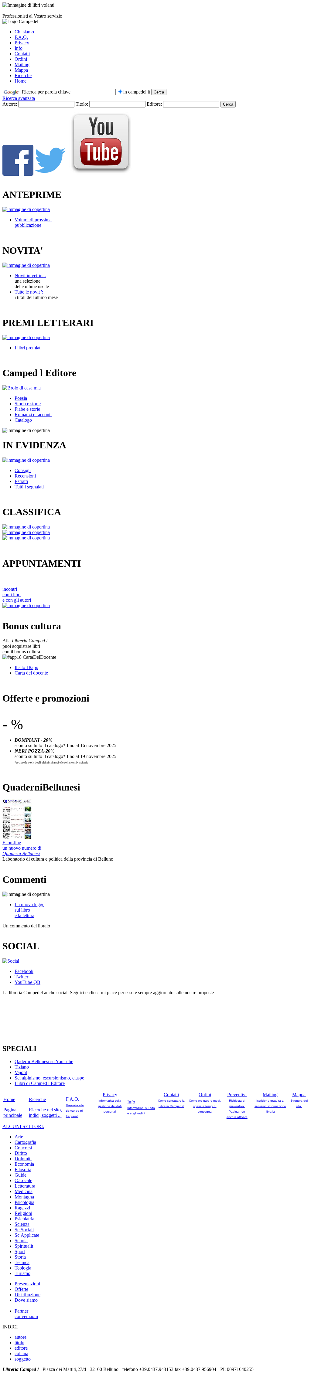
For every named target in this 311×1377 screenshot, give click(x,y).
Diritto (21, 1153)
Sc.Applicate (27, 1235)
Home (20, 80)
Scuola (21, 1240)
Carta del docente (31, 672)
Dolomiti (23, 1158)
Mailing (22, 64)
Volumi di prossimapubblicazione (33, 222)
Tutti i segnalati (29, 486)
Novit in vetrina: (30, 275)
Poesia (21, 398)
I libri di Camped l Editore (40, 1083)
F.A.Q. (21, 37)
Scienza (22, 1224)
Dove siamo (26, 1300)
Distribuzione (27, 1294)
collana (21, 1353)
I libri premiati (28, 347)
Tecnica (22, 1262)
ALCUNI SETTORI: (23, 1126)
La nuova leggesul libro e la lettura (29, 910)
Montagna (24, 1196)
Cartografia (25, 1142)
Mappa (21, 70)
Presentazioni (27, 1283)
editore (21, 1348)
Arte (19, 1136)
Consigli (23, 470)
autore (20, 1337)
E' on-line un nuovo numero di (21, 848)
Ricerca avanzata (18, 98)
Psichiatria (24, 1218)
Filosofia (23, 1169)
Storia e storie (28, 403)
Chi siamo (24, 31)
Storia (20, 1257)
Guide (20, 1175)
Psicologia (24, 1202)
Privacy (22, 42)
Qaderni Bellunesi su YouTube (44, 1061)
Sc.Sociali (24, 1229)
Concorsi (23, 1147)
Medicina (23, 1191)
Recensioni (25, 475)
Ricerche (23, 75)
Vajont (21, 1072)
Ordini (21, 59)
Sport (20, 1251)
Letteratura (25, 1185)
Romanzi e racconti (33, 414)
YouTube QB (27, 982)
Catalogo (23, 420)
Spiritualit (24, 1246)
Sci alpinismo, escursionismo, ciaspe (49, 1077)
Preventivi (237, 1094)
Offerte (21, 1289)
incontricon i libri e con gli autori (16, 594)
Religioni (23, 1213)
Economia (24, 1164)
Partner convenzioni (26, 1313)
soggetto (23, 1359)
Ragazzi (22, 1207)
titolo (19, 1342)
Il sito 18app (26, 667)
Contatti (22, 53)
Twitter (21, 976)
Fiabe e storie (27, 409)
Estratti (21, 481)
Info (18, 48)
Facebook (24, 971)
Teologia (23, 1267)
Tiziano (22, 1066)
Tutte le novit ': (29, 291)
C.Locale (23, 1180)
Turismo (22, 1273)
